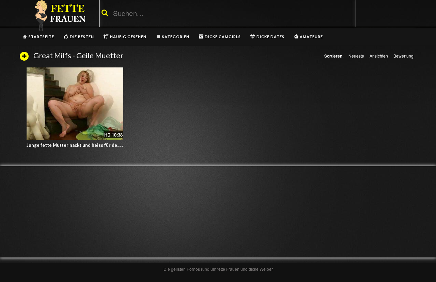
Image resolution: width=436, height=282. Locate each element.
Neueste (356, 56)
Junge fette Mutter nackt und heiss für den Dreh (79, 145)
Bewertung (403, 56)
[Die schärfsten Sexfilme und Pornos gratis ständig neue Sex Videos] (58, 15)
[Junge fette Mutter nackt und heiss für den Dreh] (75, 103)
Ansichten (379, 56)
